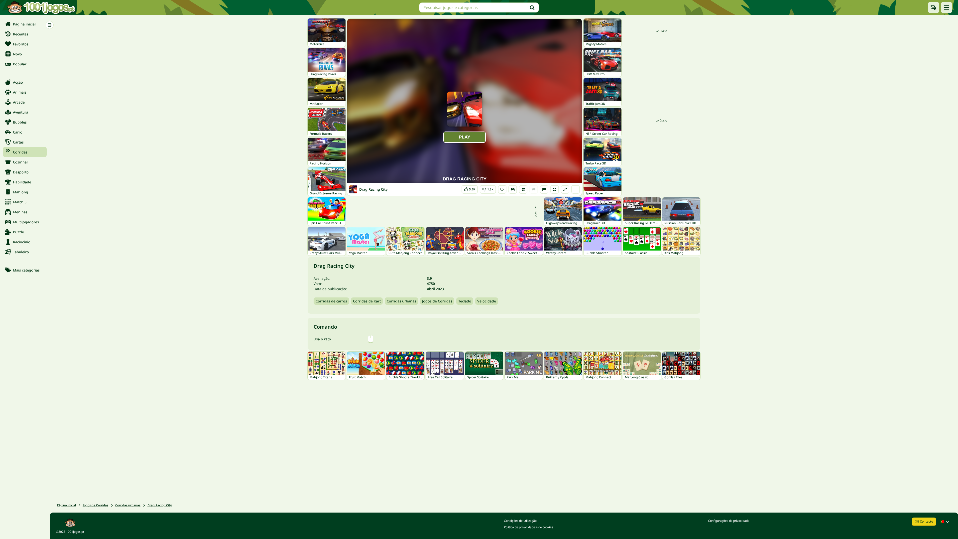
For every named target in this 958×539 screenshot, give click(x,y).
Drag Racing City (159, 505)
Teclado (464, 301)
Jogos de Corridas (437, 301)
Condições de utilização (520, 521)
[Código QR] (523, 189)
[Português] (945, 522)
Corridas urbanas (401, 301)
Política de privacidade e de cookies (528, 527)
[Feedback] (544, 189)
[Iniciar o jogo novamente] (554, 189)
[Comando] (512, 189)
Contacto (926, 521)
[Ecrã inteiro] (575, 189)
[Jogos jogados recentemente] (933, 7)
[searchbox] (479, 7)
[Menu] (946, 7)
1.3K (488, 188)
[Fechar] (50, 25)
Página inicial (66, 505)
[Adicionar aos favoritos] (502, 189)
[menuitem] (25, 24)
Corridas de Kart (367, 301)
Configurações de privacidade (728, 521)
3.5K (471, 188)
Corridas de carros (331, 301)
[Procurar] (532, 7)
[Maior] (565, 189)
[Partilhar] (533, 189)
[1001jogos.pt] (41, 7)
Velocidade (486, 301)
